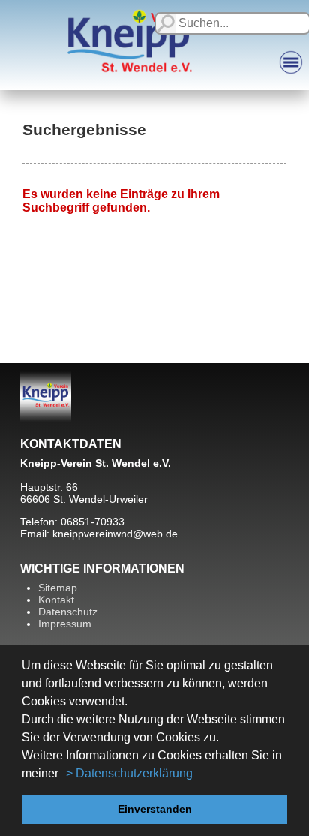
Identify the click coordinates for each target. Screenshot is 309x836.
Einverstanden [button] (155, 809)
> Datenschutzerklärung (129, 773)
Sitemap (57, 588)
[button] (64, 774)
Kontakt (56, 600)
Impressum (65, 624)
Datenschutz (68, 612)
